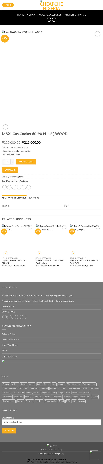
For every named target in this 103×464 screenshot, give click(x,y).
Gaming (53, 388)
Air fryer (15, 384)
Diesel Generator (73, 384)
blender (32, 384)
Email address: (8, 418)
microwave (18, 397)
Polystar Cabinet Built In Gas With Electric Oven (50, 262)
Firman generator (9, 388)
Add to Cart (26, 162)
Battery (23, 384)
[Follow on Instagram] (9, 317)
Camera (47, 384)
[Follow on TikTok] (14, 317)
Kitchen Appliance (75, 15)
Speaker (20, 401)
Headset (6, 393)
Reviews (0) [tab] (34, 198)
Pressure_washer (71, 397)
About (44, 450)
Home (20, 15)
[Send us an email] (24, 317)
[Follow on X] (19, 317)
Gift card (62, 388)
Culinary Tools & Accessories (44, 15)
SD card (95, 397)
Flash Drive (23, 388)
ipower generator (33, 393)
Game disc (34, 388)
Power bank (57, 397)
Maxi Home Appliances (19, 181)
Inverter (21, 393)
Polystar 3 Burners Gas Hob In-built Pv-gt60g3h (84, 262)
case (54, 384)
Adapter (6, 384)
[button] (8, 5)
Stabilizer (39, 401)
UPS (68, 401)
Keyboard (45, 393)
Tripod (61, 401)
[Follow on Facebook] (4, 317)
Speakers (29, 401)
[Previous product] (54, 20)
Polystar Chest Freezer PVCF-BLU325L (14, 262)
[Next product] (49, 20)
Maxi (8, 181)
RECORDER (84, 397)
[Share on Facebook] (9, 187)
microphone (7, 397)
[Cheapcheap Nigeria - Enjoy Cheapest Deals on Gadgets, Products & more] (51, 5)
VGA (74, 401)
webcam (81, 401)
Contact (53, 450)
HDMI (84, 388)
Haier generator (74, 388)
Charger (61, 384)
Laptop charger (57, 393)
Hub (13, 393)
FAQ (60, 450)
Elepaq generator (89, 384)
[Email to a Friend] (19, 187)
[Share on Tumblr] (28, 187)
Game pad (44, 388)
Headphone (94, 388)
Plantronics (37, 397)
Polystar (47, 397)
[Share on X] (14, 187)
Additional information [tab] (14, 198)
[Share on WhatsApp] (4, 187)
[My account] (95, 5)
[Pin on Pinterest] (24, 187)
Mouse (27, 397)
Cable (39, 384)
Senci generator (9, 401)
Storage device (50, 401)
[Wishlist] (90, 5)
